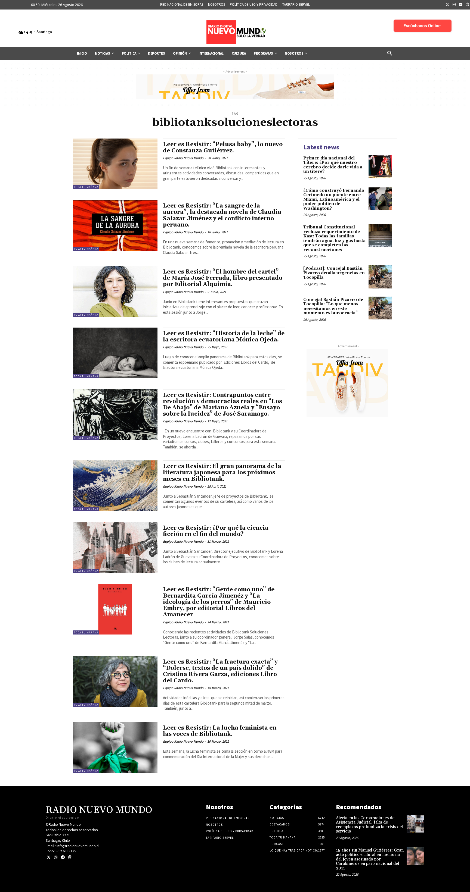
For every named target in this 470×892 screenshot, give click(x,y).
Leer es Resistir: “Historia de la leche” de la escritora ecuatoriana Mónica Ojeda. (224, 336)
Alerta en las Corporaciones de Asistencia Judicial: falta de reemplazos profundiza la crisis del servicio (369, 824)
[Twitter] (447, 5)
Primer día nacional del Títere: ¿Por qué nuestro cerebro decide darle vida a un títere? (332, 165)
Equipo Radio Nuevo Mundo (183, 158)
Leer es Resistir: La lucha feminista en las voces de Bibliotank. (219, 731)
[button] (389, 53)
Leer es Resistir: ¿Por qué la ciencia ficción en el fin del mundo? (215, 531)
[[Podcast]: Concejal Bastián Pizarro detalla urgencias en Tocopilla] (380, 276)
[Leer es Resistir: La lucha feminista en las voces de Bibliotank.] (115, 747)
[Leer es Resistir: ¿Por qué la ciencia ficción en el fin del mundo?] (115, 547)
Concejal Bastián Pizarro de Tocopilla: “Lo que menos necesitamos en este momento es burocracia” (333, 306)
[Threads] (70, 857)
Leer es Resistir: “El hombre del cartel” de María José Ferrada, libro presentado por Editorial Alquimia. (222, 278)
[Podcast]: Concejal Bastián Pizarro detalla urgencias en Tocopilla (334, 273)
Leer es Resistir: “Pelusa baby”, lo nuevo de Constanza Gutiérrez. (223, 147)
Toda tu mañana (86, 187)
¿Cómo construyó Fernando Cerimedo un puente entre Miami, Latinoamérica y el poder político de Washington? (333, 199)
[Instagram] (454, 5)
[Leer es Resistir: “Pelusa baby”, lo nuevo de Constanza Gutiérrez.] (115, 164)
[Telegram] (460, 5)
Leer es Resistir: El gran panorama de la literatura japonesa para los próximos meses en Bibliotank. (222, 472)
